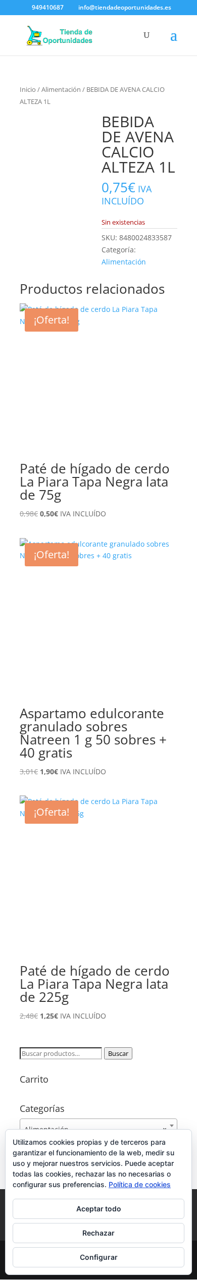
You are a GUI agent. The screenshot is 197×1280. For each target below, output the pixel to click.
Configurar (99, 1257)
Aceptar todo (98, 1208)
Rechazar (98, 1233)
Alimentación (61, 89)
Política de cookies (140, 1184)
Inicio (28, 89)
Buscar (118, 1053)
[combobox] (98, 1125)
